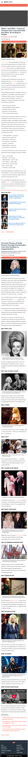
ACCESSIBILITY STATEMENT (6, 750)
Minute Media (11, 755)
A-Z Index (3, 752)
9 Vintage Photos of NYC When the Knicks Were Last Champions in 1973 (14, 722)
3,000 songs (15, 299)
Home (2, 232)
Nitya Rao (5, 255)
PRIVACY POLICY (19, 747)
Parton (24, 290)
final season (8, 182)
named (18, 72)
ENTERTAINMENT (10, 232)
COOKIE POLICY (4, 748)
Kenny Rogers (18, 500)
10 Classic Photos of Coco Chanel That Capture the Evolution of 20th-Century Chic (13, 729)
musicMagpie (14, 81)
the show (14, 83)
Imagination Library (14, 600)
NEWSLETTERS (3, 747)
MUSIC (7, 735)
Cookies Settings (19, 752)
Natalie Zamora (6, 36)
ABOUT (2, 745)
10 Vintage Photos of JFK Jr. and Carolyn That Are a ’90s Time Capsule (14, 726)
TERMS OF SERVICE (20, 748)
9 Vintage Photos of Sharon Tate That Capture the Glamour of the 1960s (14, 718)
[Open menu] (2, 2)
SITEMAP (18, 750)
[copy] (9, 39)
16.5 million (3, 68)
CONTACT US (18, 745)
